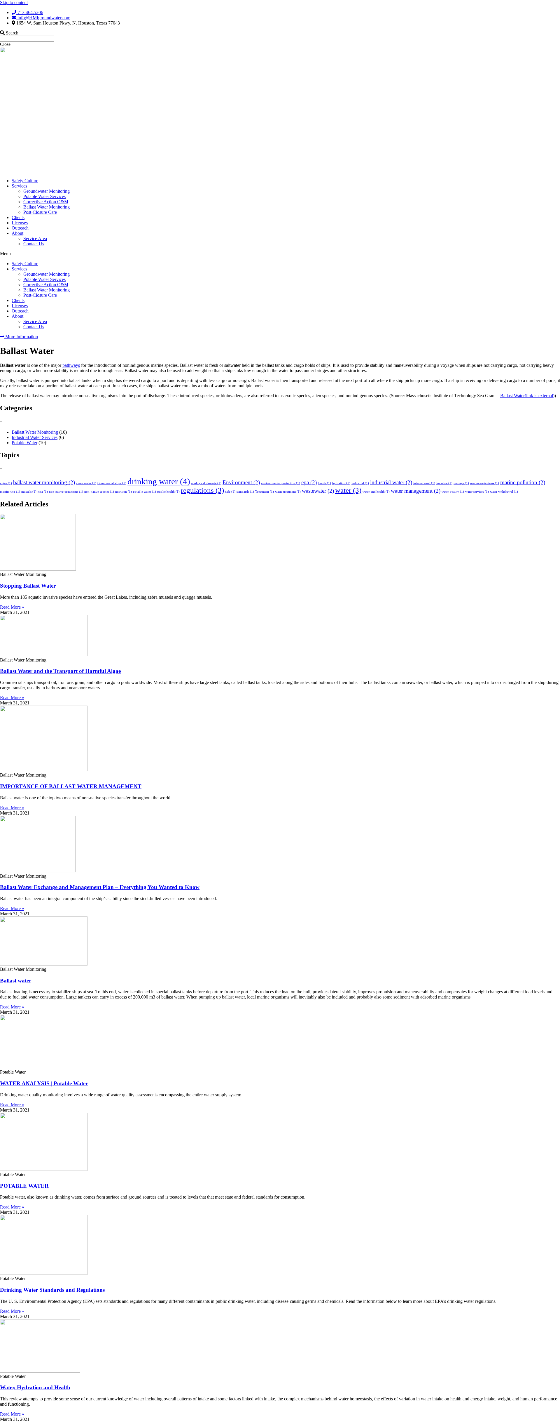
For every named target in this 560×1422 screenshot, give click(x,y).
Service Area (35, 238)
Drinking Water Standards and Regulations (52, 1290)
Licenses (20, 222)
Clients (18, 217)
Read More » (12, 607)
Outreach (20, 227)
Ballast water (15, 980)
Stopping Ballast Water (28, 586)
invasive (444, 483)
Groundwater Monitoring (46, 191)
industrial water (391, 482)
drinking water (158, 481)
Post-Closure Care (40, 212)
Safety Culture (25, 180)
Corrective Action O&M (45, 201)
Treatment (264, 491)
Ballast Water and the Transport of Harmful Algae (60, 671)
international (424, 483)
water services (477, 491)
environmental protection (280, 483)
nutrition (123, 491)
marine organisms (484, 483)
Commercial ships (111, 483)
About (17, 233)
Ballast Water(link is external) (527, 395)
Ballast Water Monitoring (46, 206)
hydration (341, 483)
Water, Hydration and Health (35, 1387)
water (348, 490)
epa (309, 482)
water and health (376, 491)
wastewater (318, 491)
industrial (360, 483)
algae (6, 483)
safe (230, 491)
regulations (202, 490)
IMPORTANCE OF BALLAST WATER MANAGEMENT (70, 786)
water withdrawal (504, 491)
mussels (28, 491)
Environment (241, 482)
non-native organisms (66, 491)
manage (461, 483)
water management (415, 491)
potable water (144, 491)
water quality (453, 491)
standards (245, 491)
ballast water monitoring (44, 482)
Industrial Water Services (34, 437)
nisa (43, 491)
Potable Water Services (44, 196)
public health (168, 491)
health (324, 483)
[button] (280, 253)
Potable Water (24, 442)
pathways (71, 365)
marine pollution (522, 482)
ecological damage (206, 483)
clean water (86, 483)
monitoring (10, 491)
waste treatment (288, 491)
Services (19, 185)
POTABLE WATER (24, 1186)
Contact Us (33, 243)
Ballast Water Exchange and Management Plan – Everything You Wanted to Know (100, 887)
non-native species (99, 491)
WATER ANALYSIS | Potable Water (44, 1083)
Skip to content (14, 2)
